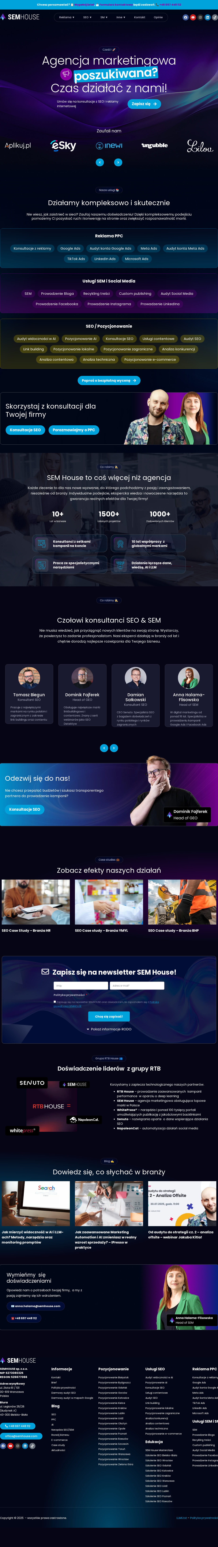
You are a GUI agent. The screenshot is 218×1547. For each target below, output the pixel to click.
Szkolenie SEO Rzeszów (158, 1501)
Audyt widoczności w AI (36, 338)
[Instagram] (200, 17)
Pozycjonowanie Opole (111, 1428)
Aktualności (58, 1450)
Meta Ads (149, 248)
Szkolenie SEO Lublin (157, 1491)
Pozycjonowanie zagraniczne (128, 349)
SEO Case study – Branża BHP (173, 930)
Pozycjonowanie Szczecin (113, 1444)
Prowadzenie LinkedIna (160, 304)
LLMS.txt (181, 1518)
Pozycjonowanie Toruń (111, 1449)
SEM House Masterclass (159, 1450)
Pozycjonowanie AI (80, 338)
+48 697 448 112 (170, 5)
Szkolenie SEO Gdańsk (158, 1465)
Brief (54, 1382)
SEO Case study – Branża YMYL (101, 930)
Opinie (158, 17)
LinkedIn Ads (105, 258)
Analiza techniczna (99, 359)
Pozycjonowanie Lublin (111, 1413)
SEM (28, 293)
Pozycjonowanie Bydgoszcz (114, 1382)
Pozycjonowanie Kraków (112, 1408)
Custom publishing (135, 293)
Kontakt (139, 17)
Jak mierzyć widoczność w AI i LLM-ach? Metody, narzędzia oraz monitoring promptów (33, 1237)
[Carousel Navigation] (109, 160)
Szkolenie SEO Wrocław (159, 1460)
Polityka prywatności (69, 995)
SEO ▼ (87, 17)
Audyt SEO (192, 338)
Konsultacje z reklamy (32, 248)
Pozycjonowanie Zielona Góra (115, 1464)
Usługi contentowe (158, 338)
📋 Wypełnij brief (82, 5)
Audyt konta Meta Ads (185, 248)
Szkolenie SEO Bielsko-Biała (161, 1455)
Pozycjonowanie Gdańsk (112, 1387)
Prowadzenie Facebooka (57, 304)
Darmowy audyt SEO (63, 1392)
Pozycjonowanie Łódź (110, 1418)
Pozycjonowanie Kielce (111, 1403)
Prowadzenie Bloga (57, 293)
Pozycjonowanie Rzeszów (113, 1439)
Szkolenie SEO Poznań (158, 1496)
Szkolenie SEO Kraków (158, 1475)
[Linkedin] (208, 17)
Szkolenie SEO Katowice (159, 1470)
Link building (33, 349)
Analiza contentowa (57, 359)
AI (52, 1424)
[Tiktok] (215, 17)
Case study (58, 1445)
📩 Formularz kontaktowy (114, 5)
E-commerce (59, 1440)
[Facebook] (186, 17)
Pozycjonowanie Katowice (113, 1398)
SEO (53, 1414)
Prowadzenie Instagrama (109, 304)
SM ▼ (104, 17)
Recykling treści (96, 293)
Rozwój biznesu (60, 1435)
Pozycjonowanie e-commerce (150, 359)
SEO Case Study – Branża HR (26, 930)
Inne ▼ (121, 17)
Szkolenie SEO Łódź (156, 1486)
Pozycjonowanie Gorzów (112, 1392)
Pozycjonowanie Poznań (112, 1433)
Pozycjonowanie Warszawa (114, 1454)
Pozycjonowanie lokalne (73, 349)
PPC (53, 1419)
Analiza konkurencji (178, 349)
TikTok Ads (76, 258)
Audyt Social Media (177, 293)
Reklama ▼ (67, 17)
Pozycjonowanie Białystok (113, 1377)
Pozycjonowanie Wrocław (113, 1459)
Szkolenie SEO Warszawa (159, 1481)
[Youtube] (193, 17)
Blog (55, 1406)
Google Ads (70, 248)
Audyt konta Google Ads (110, 248)
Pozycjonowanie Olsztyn (112, 1423)
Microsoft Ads (136, 258)
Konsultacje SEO (119, 338)
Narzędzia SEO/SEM (62, 1429)
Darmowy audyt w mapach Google (72, 1398)
